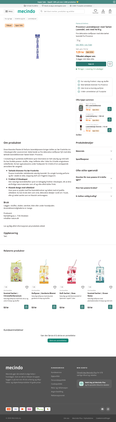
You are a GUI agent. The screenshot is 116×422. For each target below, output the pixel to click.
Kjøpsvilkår (55, 376)
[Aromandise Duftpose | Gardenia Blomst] (44, 271)
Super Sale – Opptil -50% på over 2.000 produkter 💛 (58, 2)
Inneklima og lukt (20, 18)
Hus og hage (8, 18)
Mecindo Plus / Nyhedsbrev (82, 418)
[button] (110, 11)
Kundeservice (56, 372)
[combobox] (62, 11)
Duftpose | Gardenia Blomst (44, 293)
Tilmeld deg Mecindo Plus (87, 372)
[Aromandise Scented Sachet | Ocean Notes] (100, 271)
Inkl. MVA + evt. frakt (84, 45)
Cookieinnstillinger (103, 418)
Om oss (66, 418)
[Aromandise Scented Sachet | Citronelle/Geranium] (16, 271)
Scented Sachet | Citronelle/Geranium (13, 294)
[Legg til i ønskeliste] (110, 63)
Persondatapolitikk (58, 380)
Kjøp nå (91, 64)
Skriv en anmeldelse (58, 340)
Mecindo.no (16, 418)
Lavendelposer (32, 18)
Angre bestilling (57, 392)
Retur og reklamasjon (59, 388)
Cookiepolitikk (56, 384)
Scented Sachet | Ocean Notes (98, 294)
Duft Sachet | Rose (67, 293)
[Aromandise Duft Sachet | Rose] (72, 271)
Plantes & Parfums (82, 23)
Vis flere (78, 135)
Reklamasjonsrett (58, 395)
